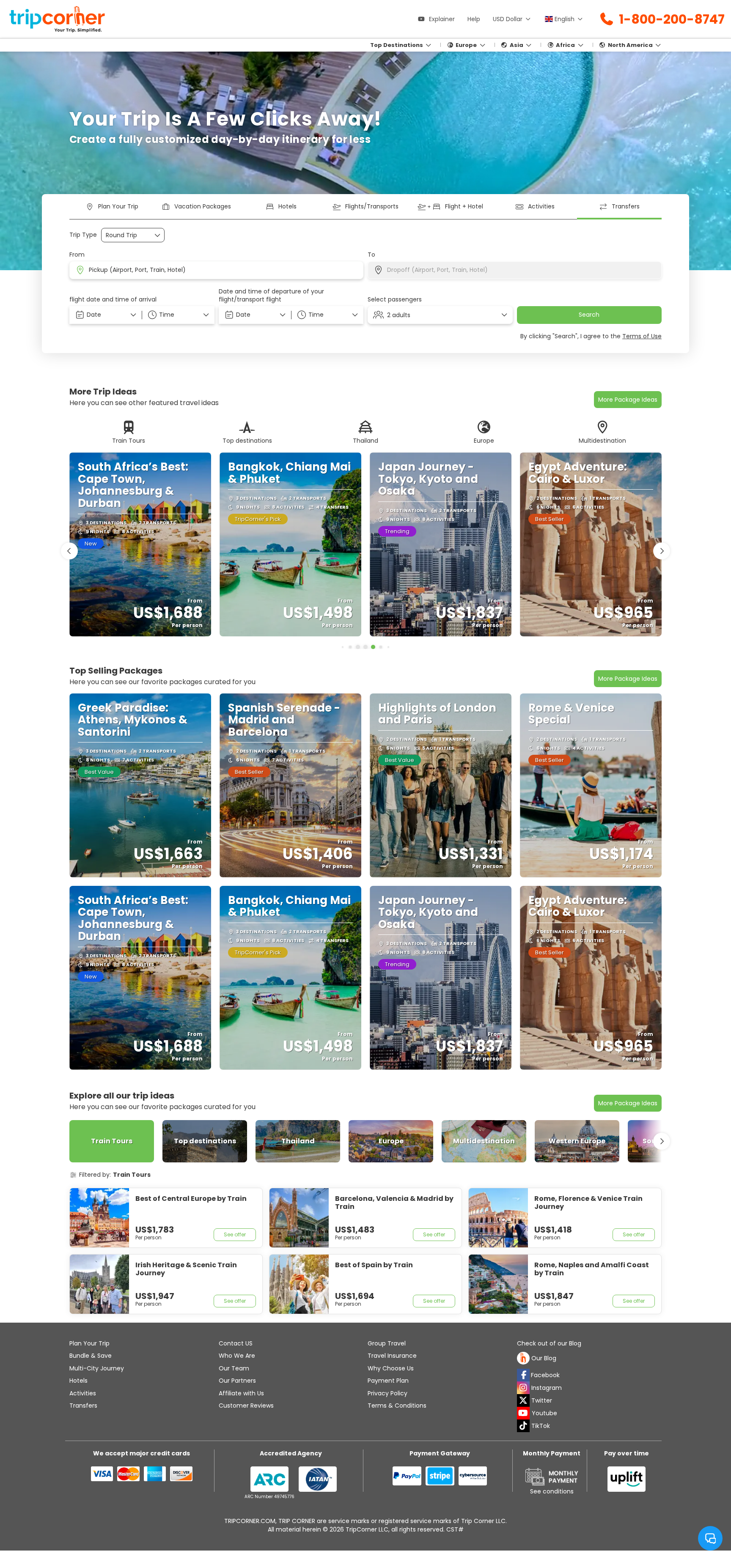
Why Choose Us (391, 1368)
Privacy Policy (387, 1393)
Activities (82, 1393)
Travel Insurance (392, 1355)
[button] (178, 315)
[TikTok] (523, 1425)
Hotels (78, 1380)
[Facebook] (523, 1375)
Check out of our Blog (549, 1344)
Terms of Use (642, 336)
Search (589, 314)
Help (473, 19)
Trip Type (83, 235)
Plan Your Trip (89, 1343)
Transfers (83, 1405)
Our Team (234, 1368)
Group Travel (387, 1343)
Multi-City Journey (96, 1368)
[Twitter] (523, 1400)
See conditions (552, 1491)
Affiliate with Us (241, 1393)
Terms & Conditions (397, 1405)
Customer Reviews (246, 1405)
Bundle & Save (90, 1355)
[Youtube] (523, 1413)
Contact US (236, 1343)
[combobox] (216, 270)
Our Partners (237, 1380)
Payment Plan (388, 1380)
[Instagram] (523, 1387)
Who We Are (237, 1355)
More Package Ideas (627, 678)
